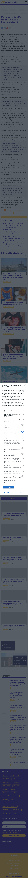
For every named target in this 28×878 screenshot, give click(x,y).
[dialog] (14, 439)
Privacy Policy (22, 492)
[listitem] (14, 411)
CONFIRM (8, 487)
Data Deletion (6, 492)
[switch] (22, 414)
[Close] (25, 385)
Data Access (14, 492)
